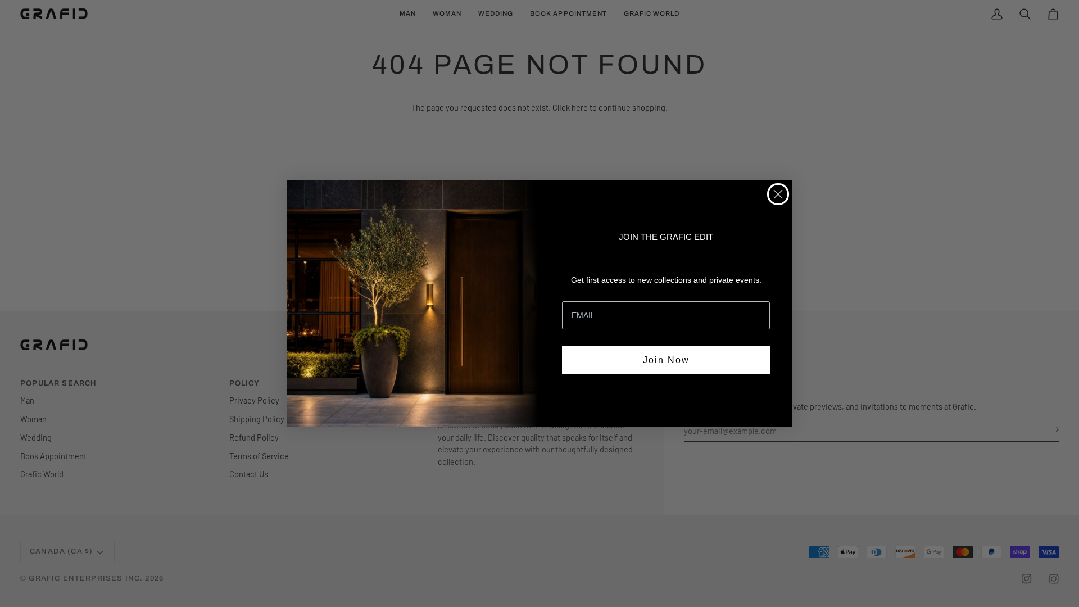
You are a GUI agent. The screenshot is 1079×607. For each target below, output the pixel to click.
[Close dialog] (778, 194)
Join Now (666, 360)
